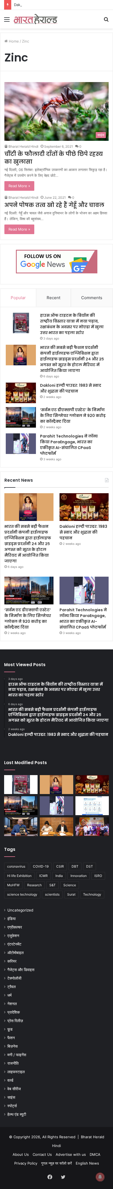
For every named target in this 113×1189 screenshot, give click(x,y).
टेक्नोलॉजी (14, 978)
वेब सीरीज (14, 1089)
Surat (71, 894)
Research (34, 885)
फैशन (11, 1038)
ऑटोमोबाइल (15, 952)
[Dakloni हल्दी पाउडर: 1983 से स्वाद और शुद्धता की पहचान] (21, 393)
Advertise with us (71, 1154)
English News (87, 1163)
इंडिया (11, 918)
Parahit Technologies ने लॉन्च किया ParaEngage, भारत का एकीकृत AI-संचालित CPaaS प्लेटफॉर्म (69, 444)
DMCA (95, 1154)
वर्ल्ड (10, 1080)
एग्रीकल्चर (14, 927)
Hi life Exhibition (19, 876)
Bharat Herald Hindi (23, 146)
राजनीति (13, 1063)
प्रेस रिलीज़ (15, 1021)
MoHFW (13, 885)
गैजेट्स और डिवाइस (20, 970)
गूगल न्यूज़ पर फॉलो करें (56, 1163)
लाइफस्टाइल (16, 1072)
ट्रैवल (11, 987)
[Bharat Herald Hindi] (36, 19)
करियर (11, 961)
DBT (75, 866)
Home (13, 41)
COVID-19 (41, 866)
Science (69, 885)
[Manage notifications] (100, 1177)
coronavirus (16, 866)
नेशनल (12, 1004)
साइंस (11, 1097)
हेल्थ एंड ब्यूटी (16, 1114)
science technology (22, 894)
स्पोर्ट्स (12, 1106)
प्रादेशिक (13, 1012)
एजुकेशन (13, 935)
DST (89, 866)
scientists (52, 894)
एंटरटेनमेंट (14, 944)
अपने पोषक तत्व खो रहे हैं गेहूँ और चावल (54, 205)
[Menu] (7, 21)
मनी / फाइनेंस (16, 1055)
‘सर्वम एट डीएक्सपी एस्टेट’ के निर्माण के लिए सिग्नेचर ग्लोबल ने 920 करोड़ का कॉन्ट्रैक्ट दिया (73, 415)
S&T (52, 885)
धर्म (9, 995)
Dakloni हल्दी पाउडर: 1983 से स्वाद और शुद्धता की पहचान (53, 4)
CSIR (60, 866)
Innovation (78, 876)
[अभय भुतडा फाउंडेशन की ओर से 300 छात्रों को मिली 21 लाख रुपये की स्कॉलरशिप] (92, 826)
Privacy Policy (25, 1163)
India (59, 876)
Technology (92, 894)
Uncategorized (20, 910)
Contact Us (42, 1154)
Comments (91, 297)
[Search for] (106, 21)
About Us (21, 1154)
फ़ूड (10, 1029)
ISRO (98, 876)
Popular (18, 297)
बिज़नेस (12, 1046)
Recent (53, 297)
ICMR (43, 876)
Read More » (19, 186)
